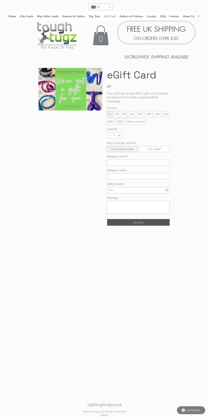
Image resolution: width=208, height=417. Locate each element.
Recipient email (117, 156)
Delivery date (115, 184)
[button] (100, 35)
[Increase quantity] (119, 135)
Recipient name (116, 170)
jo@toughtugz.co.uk (105, 404)
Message (112, 198)
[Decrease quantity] (109, 135)
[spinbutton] (114, 135)
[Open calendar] (167, 190)
